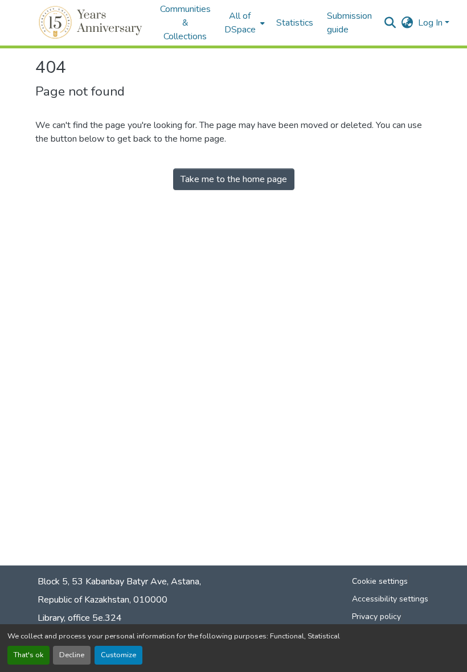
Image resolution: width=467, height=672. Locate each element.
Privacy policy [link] (376, 616)
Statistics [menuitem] (294, 23)
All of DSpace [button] (240, 23)
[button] (92, 23)
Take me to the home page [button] (234, 179)
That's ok (28, 655)
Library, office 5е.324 (80, 618)
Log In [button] (431, 23)
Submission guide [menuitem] (349, 23)
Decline (71, 655)
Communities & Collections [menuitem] (185, 23)
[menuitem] (243, 22)
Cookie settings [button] (380, 581)
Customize (118, 655)
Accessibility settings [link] (390, 598)
